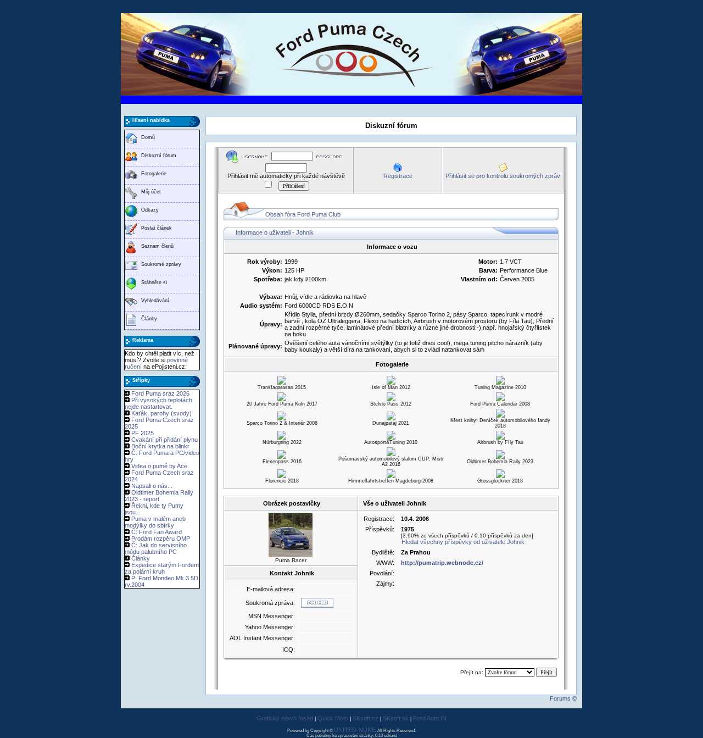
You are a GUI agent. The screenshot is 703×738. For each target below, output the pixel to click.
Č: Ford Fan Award (156, 532)
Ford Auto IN (430, 718)
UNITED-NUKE (354, 729)
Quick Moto (332, 718)
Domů (148, 137)
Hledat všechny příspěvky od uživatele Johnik (463, 542)
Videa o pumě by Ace (159, 466)
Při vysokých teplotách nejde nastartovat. (158, 403)
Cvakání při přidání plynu (164, 439)
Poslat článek (156, 228)
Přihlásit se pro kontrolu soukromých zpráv (502, 176)
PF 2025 (142, 433)
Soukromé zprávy (161, 264)
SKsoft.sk (396, 718)
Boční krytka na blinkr (160, 446)
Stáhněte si (154, 282)
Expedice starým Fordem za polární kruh (162, 568)
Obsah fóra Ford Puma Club (303, 214)
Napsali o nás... (151, 485)
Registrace (397, 176)
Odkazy (150, 210)
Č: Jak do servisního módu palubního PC (156, 548)
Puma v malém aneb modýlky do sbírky (155, 522)
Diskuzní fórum (158, 155)
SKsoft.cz (365, 718)
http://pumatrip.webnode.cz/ (442, 562)
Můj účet (151, 192)
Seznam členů (157, 246)
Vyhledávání (155, 300)
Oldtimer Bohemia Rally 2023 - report (159, 495)
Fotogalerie (153, 173)
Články (149, 318)
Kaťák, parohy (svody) (161, 413)
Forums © (563, 698)
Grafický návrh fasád (284, 718)
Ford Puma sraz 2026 (160, 393)
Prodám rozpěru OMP (160, 538)
